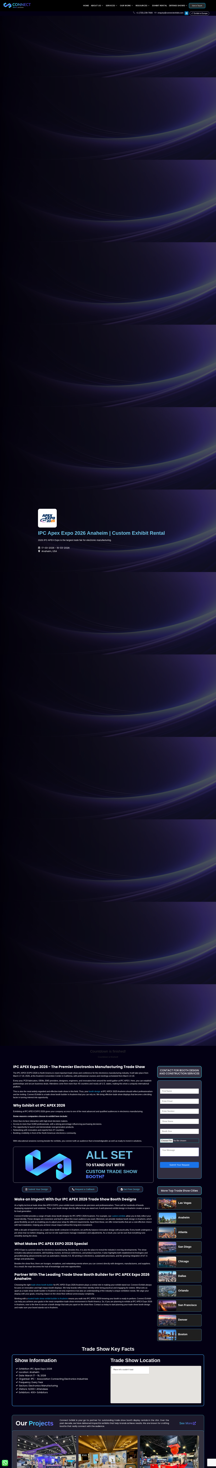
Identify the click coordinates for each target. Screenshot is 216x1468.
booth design (94, 1091)
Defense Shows (177, 5)
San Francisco (187, 1305)
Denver (182, 1319)
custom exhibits (118, 1216)
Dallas (182, 1276)
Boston (182, 1334)
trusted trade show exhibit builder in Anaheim (48, 1298)
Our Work (125, 5)
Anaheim (184, 1217)
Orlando (183, 1290)
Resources (141, 5)
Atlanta (182, 1232)
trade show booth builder (42, 1285)
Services (110, 5)
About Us (96, 5)
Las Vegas (184, 1202)
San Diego (184, 1246)
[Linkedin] (186, 13)
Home (86, 5)
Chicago (183, 1261)
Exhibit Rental (159, 5)
